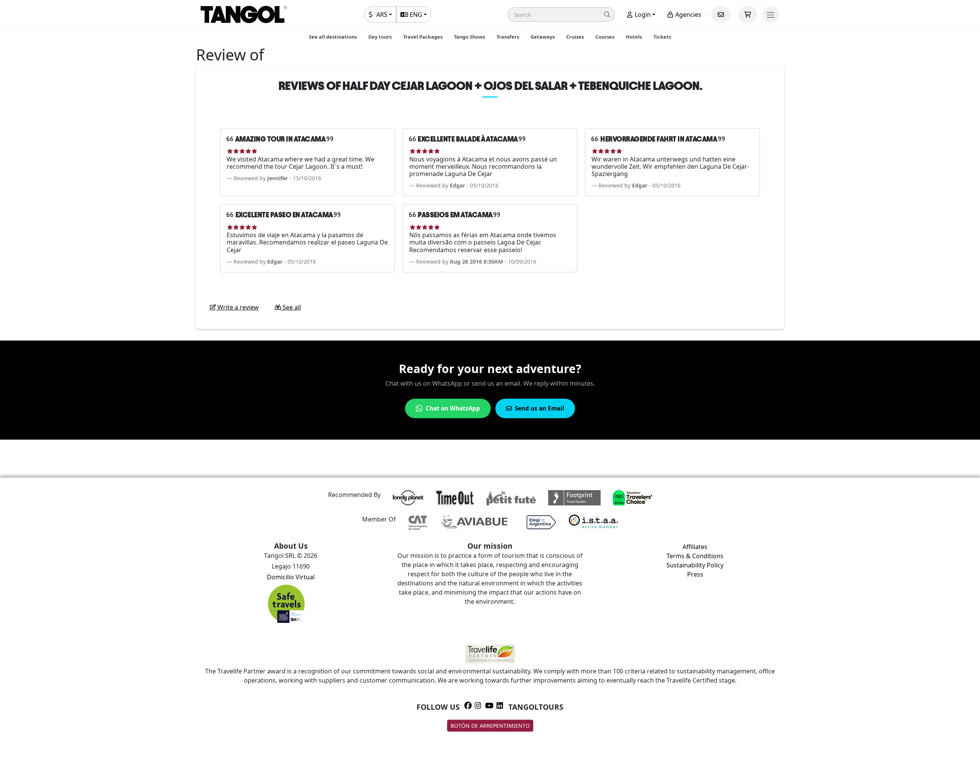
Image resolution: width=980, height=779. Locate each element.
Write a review (237, 307)
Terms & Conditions (695, 556)
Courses (604, 36)
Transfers (508, 36)
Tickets (662, 36)
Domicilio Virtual (291, 577)
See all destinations (333, 36)
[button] (561, 14)
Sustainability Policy (695, 565)
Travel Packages (423, 36)
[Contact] (720, 14)
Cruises (575, 36)
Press (695, 574)
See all (291, 307)
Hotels (634, 36)
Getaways (543, 36)
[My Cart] (747, 14)
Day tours (380, 36)
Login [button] (642, 14)
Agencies (687, 14)
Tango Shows (469, 36)
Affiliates (695, 547)
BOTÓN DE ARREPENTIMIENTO (490, 725)
